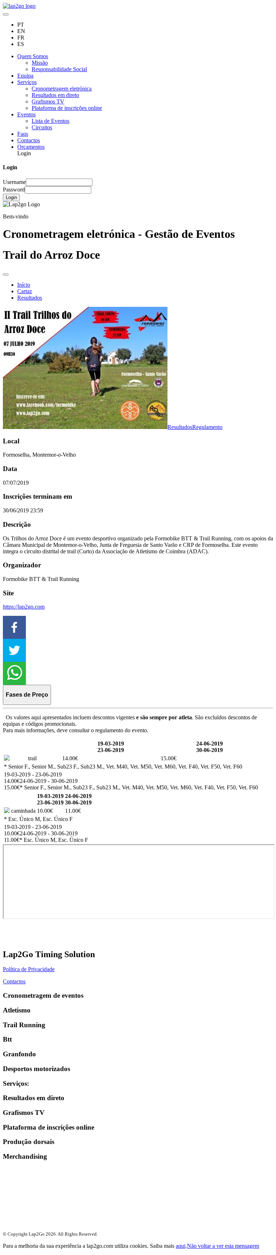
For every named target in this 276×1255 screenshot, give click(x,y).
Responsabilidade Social (59, 69)
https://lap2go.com (24, 607)
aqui (180, 1246)
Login (11, 197)
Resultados (29, 298)
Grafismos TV (48, 101)
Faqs (22, 134)
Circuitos (42, 127)
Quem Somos (32, 56)
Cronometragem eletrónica (62, 89)
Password (14, 189)
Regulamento (207, 427)
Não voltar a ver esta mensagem (223, 1246)
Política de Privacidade (29, 969)
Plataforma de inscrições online (67, 108)
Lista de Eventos (50, 121)
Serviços (27, 82)
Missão (40, 63)
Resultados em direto (55, 95)
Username (14, 182)
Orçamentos (31, 147)
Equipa (25, 76)
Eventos (26, 114)
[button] (138, 627)
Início (23, 285)
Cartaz (24, 291)
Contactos (28, 140)
